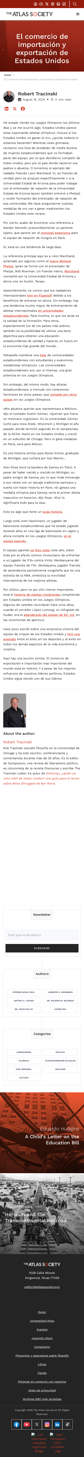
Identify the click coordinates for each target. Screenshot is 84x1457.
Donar (42, 1312)
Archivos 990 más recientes (42, 1399)
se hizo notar (40, 550)
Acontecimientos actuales (60, 1061)
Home (7, 75)
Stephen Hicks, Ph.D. (24, 992)
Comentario (42, 1346)
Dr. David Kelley (24, 1009)
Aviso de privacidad (42, 1390)
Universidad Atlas (42, 1320)
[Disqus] (42, 850)
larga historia (52, 512)
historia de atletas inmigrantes (37, 595)
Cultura (24, 1078)
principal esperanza (55, 233)
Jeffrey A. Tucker (24, 1001)
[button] (78, 14)
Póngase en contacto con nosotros (42, 1381)
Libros (42, 1364)
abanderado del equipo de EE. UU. (49, 615)
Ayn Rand (60, 1069)
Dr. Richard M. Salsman (60, 1001)
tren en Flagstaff (39, 295)
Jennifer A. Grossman (60, 992)
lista (43, 355)
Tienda (42, 1373)
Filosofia (24, 1061)
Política (60, 1052)
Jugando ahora (42, 1338)
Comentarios (24, 1052)
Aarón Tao (60, 1009)
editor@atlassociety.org (42, 1287)
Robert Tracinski (17, 742)
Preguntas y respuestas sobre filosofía (42, 1355)
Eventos (42, 1329)
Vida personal (24, 1069)
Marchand (71, 271)
